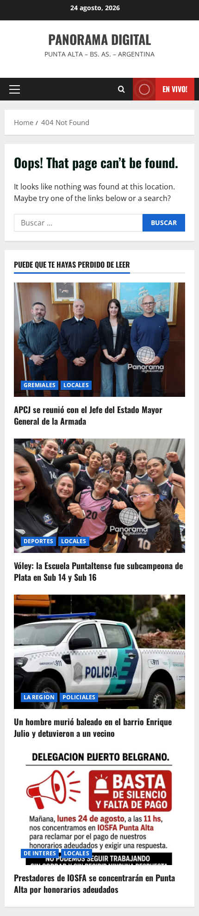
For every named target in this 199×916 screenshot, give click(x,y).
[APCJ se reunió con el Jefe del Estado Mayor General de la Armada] (99, 339)
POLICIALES (78, 697)
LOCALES (76, 385)
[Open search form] (121, 89)
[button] (15, 89)
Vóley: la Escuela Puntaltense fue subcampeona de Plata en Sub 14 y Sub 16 (98, 571)
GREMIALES (40, 385)
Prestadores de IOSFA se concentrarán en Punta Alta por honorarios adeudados (94, 883)
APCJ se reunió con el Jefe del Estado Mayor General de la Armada (88, 415)
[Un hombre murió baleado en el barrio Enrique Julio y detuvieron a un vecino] (99, 652)
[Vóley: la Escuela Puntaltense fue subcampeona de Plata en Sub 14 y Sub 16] (99, 496)
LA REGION (39, 697)
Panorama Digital (99, 39)
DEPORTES (38, 541)
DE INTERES (40, 853)
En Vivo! (174, 88)
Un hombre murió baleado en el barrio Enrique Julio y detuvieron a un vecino (93, 727)
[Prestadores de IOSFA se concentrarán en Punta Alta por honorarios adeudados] (99, 808)
